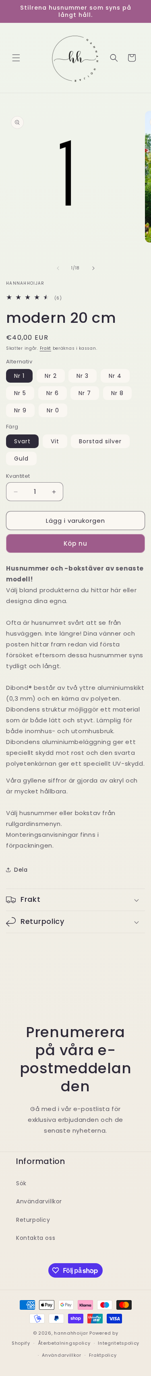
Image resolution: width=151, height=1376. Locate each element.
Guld (21, 459)
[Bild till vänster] (58, 268)
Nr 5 (20, 393)
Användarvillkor (39, 1201)
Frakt (46, 348)
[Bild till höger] (93, 268)
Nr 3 (83, 376)
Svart (22, 441)
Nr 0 (53, 410)
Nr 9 (20, 410)
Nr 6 (52, 393)
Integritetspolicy (118, 1343)
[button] (16, 58)
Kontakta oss (35, 1238)
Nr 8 (117, 393)
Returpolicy (33, 1220)
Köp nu (75, 543)
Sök (21, 1183)
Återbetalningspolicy (64, 1343)
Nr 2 (51, 376)
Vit (55, 441)
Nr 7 (85, 393)
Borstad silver (100, 441)
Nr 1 (19, 376)
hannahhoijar (71, 1333)
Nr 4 (115, 376)
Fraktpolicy (103, 1355)
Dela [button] (20, 870)
